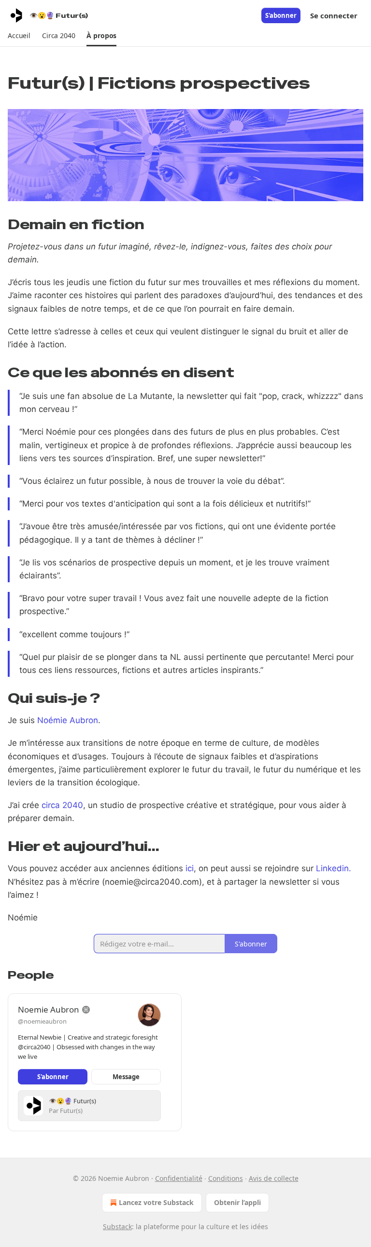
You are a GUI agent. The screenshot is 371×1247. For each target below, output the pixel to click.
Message (126, 1076)
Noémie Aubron (67, 720)
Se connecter (333, 15)
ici (190, 868)
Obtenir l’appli (237, 1202)
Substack (117, 1226)
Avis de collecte (274, 1178)
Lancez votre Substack (156, 1202)
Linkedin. (333, 868)
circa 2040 (62, 805)
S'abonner (281, 15)
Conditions (225, 1178)
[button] (19, 35)
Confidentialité (178, 1178)
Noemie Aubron (48, 1009)
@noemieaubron (42, 1021)
